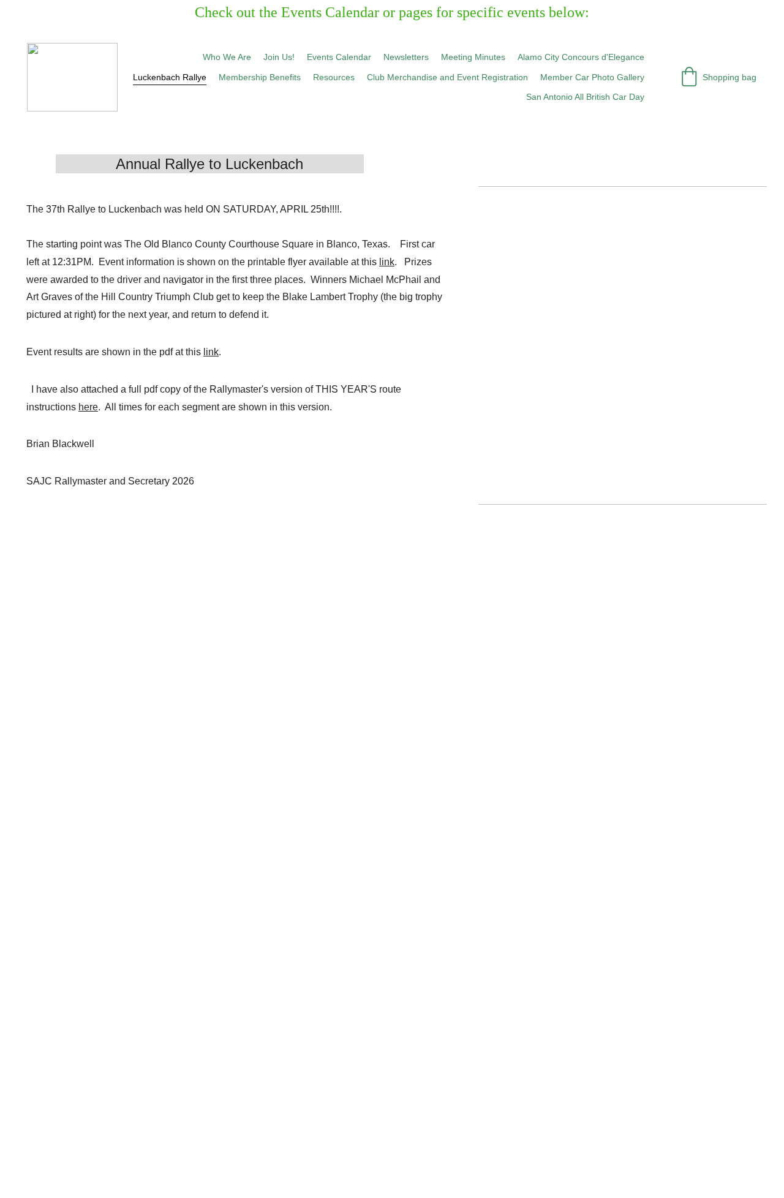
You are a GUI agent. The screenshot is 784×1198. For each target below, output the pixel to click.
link (386, 262)
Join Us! (279, 57)
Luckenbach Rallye (169, 77)
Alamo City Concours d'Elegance (581, 57)
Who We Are (227, 57)
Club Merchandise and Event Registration (447, 77)
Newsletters (406, 57)
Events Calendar (339, 57)
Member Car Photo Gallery (592, 77)
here (88, 407)
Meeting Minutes (473, 57)
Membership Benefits (260, 77)
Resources (334, 77)
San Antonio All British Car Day (585, 97)
